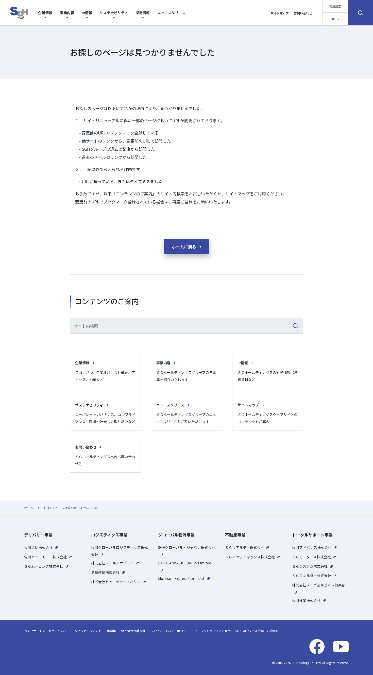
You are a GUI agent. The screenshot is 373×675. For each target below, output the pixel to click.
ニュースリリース (171, 12)
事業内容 (67, 12)
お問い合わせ (303, 13)
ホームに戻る (184, 247)
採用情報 (142, 12)
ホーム (28, 508)
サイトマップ (279, 13)
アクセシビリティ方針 (87, 631)
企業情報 (45, 12)
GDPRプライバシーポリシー (169, 631)
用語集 (111, 631)
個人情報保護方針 (133, 631)
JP (333, 19)
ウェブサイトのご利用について (45, 631)
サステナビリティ (114, 12)
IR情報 (87, 12)
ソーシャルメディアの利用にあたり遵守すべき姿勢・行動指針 (236, 631)
